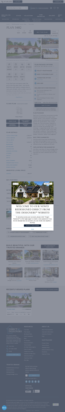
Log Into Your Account (32, 225)
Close (32, 229)
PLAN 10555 (47, 183)
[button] (4, 407)
